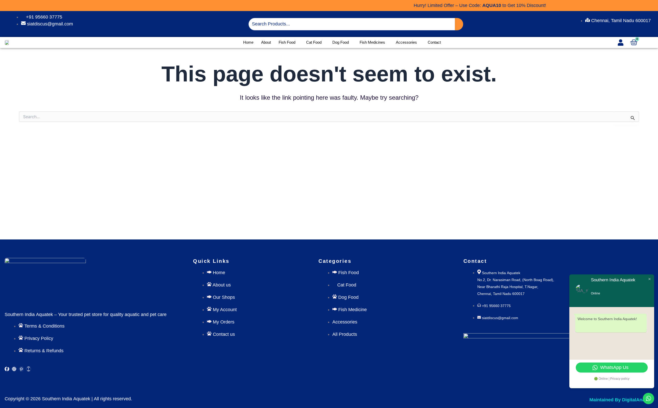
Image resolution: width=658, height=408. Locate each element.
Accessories (406, 42)
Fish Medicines (372, 42)
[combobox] (352, 24)
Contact (434, 42)
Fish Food (287, 42)
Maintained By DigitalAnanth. (621, 399)
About (266, 42)
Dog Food (340, 42)
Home (248, 42)
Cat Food (314, 42)
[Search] (459, 24)
